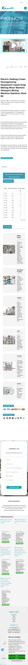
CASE (14, 616)
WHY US (14, 618)
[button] (14, 45)
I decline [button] (17, 658)
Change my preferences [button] (16, 660)
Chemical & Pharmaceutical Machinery (12, 22)
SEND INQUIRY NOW (14, 487)
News (14, 621)
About (14, 619)
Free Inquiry (5, 542)
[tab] (14, 167)
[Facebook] (2, 649)
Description (4, 166)
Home (2, 22)
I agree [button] (16, 655)
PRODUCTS (14, 614)
